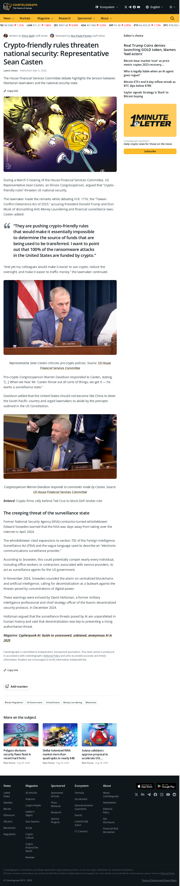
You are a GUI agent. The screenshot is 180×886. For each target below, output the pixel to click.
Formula (79, 792)
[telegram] (149, 795)
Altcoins (8, 821)
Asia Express (32, 821)
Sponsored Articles (57, 794)
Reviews (30, 857)
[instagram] (162, 795)
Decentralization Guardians (84, 807)
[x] (136, 795)
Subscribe (150, 151)
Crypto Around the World (31, 847)
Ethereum (9, 815)
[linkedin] (143, 795)
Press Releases (56, 804)
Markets (25, 18)
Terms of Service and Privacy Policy (159, 880)
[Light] (172, 7)
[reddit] (174, 795)
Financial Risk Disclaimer (110, 830)
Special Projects (55, 820)
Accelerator (81, 799)
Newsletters (109, 802)
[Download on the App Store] (145, 786)
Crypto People (33, 805)
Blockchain (10, 827)
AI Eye (28, 827)
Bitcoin (7, 808)
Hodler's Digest (30, 813)
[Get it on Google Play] (166, 786)
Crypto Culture (29, 835)
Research (64, 18)
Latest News (11, 70)
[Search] (172, 18)
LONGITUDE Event (81, 823)
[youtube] (168, 795)
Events (78, 815)
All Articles (31, 792)
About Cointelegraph (111, 794)
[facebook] (155, 795)
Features (30, 799)
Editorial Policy (52, 655)
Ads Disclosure (109, 820)
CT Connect (81, 831)
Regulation (10, 834)
